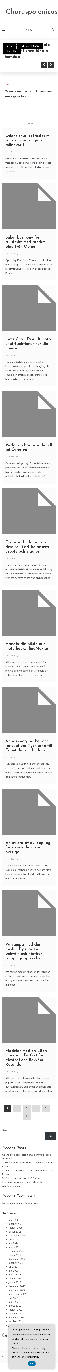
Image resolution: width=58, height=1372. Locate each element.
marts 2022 (15, 1305)
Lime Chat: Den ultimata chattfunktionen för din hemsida (28, 344)
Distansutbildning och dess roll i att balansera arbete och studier (27, 547)
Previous (44, 65)
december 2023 (17, 1258)
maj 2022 (14, 1301)
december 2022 (17, 1286)
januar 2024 (15, 1255)
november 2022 (17, 1290)
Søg (4, 1130)
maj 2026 (14, 1219)
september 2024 (18, 1235)
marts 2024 (15, 1247)
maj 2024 (14, 1243)
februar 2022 (16, 1309)
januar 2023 (15, 1282)
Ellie (14, 51)
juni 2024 (13, 1239)
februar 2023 (16, 1278)
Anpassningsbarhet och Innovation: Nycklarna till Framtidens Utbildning (28, 745)
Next (51, 65)
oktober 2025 (16, 1223)
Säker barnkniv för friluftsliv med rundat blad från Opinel (25, 242)
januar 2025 (15, 1231)
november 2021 (17, 1317)
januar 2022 (15, 1313)
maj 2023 (14, 1270)
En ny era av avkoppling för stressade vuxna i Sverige (28, 847)
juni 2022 (13, 1297)
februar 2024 (16, 1251)
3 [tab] (32, 123)
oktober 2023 (16, 1262)
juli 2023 (13, 1266)
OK (31, 1363)
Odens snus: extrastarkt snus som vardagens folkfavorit (27, 140)
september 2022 (18, 1294)
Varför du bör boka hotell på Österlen (22, 1178)
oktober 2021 (16, 1321)
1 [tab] (26, 123)
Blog (9, 46)
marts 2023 (15, 1274)
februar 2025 (16, 1227)
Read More (19, 64)
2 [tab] (29, 123)
